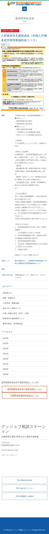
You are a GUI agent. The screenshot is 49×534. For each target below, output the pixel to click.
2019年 (6, 374)
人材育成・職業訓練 (11, 303)
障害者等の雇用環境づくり (13, 318)
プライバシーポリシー (9, 455)
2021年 (6, 364)
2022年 (6, 359)
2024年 (6, 349)
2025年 (6, 343)
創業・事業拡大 (9, 298)
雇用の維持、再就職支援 (13, 324)
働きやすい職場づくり (12, 308)
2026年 (6, 338)
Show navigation (24, 8)
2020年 (6, 369)
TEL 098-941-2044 (24, 480)
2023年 (6, 354)
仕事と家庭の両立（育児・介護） (16, 313)
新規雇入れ (7, 293)
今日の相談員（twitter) (24, 496)
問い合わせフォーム (24, 488)
